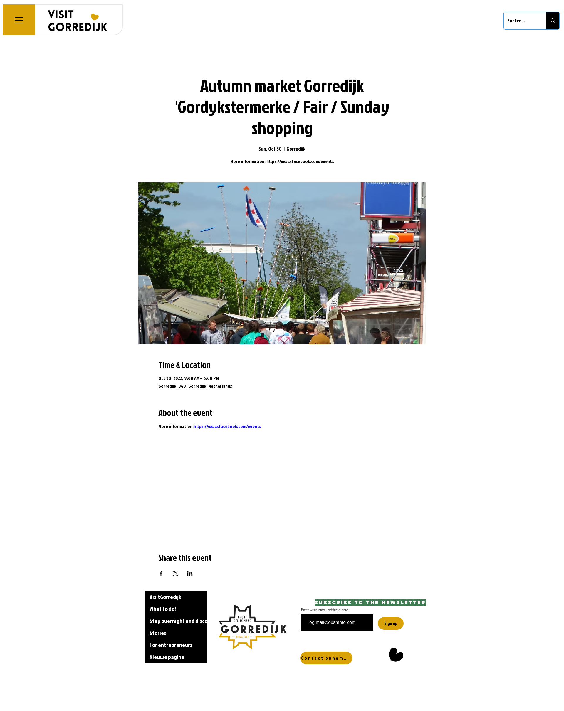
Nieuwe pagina (167, 657)
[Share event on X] (175, 573)
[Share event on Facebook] (161, 573)
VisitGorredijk (165, 596)
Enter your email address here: (325, 610)
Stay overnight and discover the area (178, 620)
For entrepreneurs (171, 645)
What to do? (163, 608)
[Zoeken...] (552, 20)
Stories (158, 633)
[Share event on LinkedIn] (190, 573)
